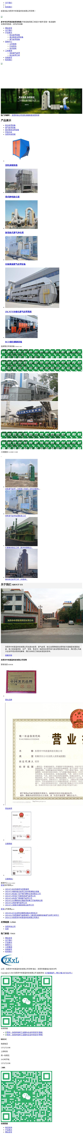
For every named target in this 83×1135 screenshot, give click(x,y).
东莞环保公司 (17, 115)
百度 (7, 929)
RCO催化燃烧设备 (13, 342)
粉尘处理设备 (15, 35)
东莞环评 (35, 115)
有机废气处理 (15, 53)
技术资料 (13, 48)
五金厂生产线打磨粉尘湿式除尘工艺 (23, 894)
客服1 (40, 1032)
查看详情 (8, 655)
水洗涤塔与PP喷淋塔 (17, 889)
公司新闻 (13, 44)
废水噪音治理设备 (16, 37)
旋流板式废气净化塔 (14, 232)
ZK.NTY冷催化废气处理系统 (18, 312)
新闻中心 (8, 42)
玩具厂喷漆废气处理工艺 (18, 898)
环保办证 (8, 132)
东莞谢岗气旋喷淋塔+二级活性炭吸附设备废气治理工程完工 (32, 915)
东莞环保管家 (10, 134)
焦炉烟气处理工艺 (16, 903)
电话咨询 (8, 1127)
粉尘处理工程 (15, 55)
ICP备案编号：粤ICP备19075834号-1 (58, 973)
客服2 (40, 1035)
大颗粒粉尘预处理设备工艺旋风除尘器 (24, 900)
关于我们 (8, 3)
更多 (2, 885)
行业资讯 (13, 46)
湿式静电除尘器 (12, 197)
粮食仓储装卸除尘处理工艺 (19, 905)
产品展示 (8, 33)
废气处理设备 (15, 39)
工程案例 (8, 51)
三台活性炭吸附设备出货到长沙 (21, 913)
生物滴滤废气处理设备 (15, 264)
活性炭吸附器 (27, 115)
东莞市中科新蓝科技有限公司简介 (22, 917)
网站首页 (8, 28)
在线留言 (8, 57)
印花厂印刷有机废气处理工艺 (20, 896)
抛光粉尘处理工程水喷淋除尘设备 (22, 891)
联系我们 (8, 7)
